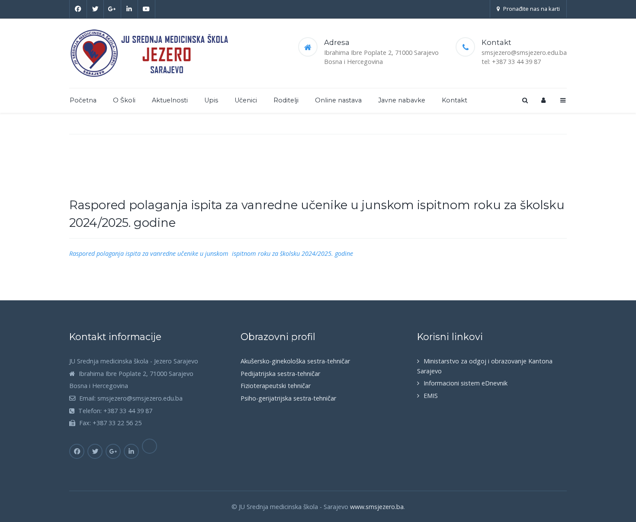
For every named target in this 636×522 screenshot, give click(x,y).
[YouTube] (146, 9)
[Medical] (151, 53)
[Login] (543, 100)
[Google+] (112, 9)
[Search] (524, 100)
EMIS (431, 396)
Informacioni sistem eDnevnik (466, 383)
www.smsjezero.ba (377, 507)
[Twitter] (95, 9)
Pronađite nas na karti (531, 9)
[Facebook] (78, 9)
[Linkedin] (129, 9)
